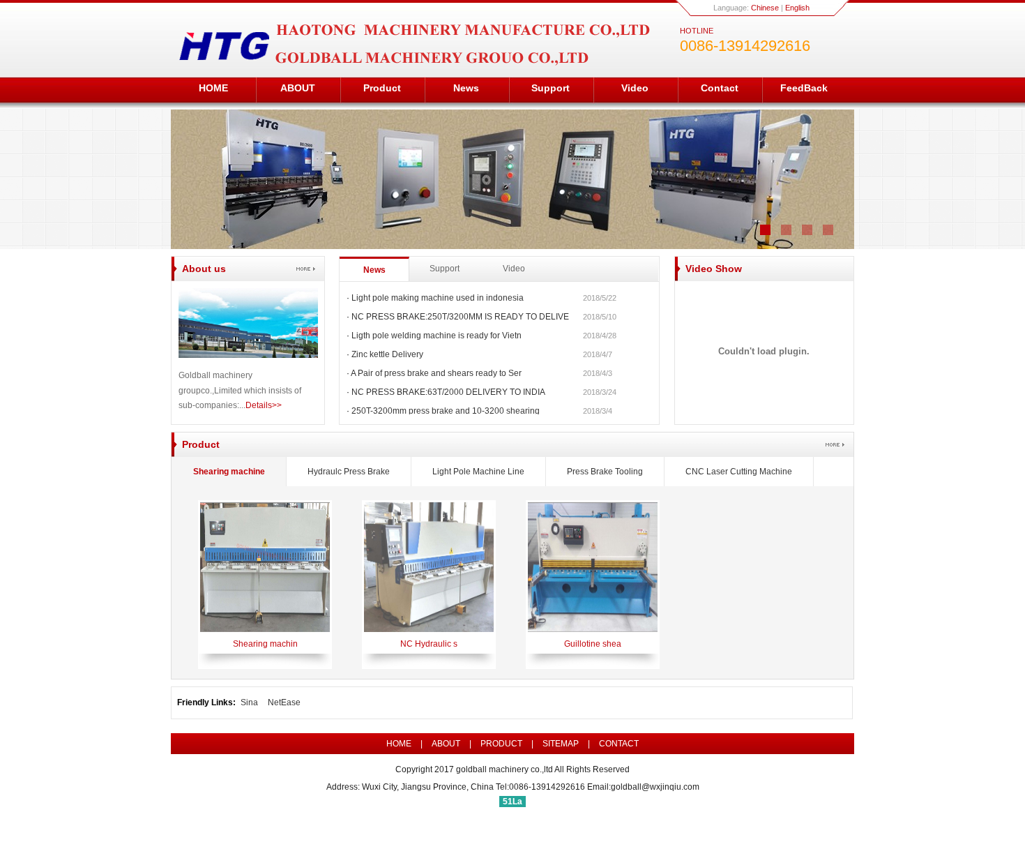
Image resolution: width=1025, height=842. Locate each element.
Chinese (765, 7)
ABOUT (297, 87)
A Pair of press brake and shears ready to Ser (436, 373)
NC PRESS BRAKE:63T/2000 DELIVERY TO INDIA (448, 392)
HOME (213, 87)
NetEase (284, 702)
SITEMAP (560, 744)
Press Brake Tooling (605, 471)
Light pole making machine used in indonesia (437, 298)
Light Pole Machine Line (478, 471)
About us (204, 268)
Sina (249, 702)
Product (382, 87)
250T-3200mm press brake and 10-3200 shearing (445, 411)
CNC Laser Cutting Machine (738, 471)
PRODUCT (501, 744)
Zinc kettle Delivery (387, 354)
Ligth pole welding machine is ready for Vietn (436, 335)
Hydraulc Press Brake (349, 471)
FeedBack (804, 87)
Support (550, 87)
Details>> (263, 405)
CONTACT (619, 744)
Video (634, 87)
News (466, 87)
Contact (719, 87)
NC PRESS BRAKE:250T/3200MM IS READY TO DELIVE (460, 317)
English (797, 7)
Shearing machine (229, 471)
